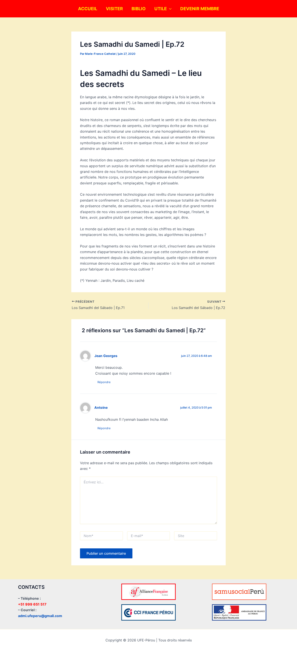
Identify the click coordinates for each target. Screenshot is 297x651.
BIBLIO (139, 8)
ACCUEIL (87, 8)
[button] (169, 8)
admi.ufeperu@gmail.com (40, 616)
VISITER (114, 8)
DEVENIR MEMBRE (199, 8)
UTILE (160, 8)
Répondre (104, 382)
